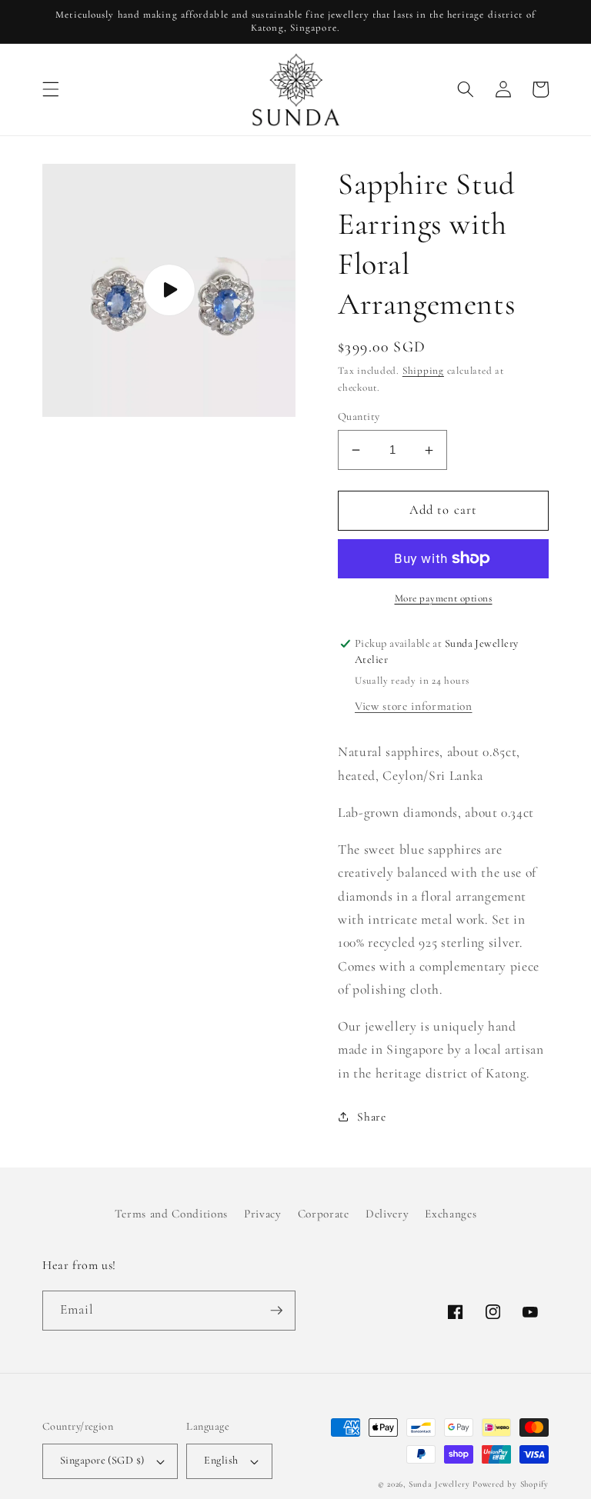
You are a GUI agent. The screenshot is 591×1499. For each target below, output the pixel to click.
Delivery (387, 1214)
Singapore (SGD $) (102, 1460)
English (221, 1460)
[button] (50, 89)
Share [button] (371, 1117)
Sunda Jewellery (439, 1484)
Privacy (263, 1214)
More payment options (443, 598)
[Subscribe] (276, 1311)
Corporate (323, 1214)
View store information (413, 706)
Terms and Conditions (171, 1214)
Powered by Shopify (510, 1484)
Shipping (423, 371)
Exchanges (450, 1214)
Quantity (359, 416)
